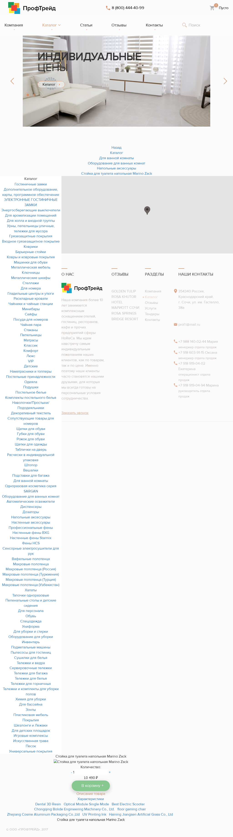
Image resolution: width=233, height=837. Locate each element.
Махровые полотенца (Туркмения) (31, 574)
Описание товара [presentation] (90, 793)
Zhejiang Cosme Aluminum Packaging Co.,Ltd (43, 814)
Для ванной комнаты (30, 481)
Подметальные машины (30, 647)
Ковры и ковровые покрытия (31, 257)
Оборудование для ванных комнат (30, 496)
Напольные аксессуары (30, 517)
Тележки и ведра (31, 663)
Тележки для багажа (31, 673)
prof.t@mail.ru (189, 324)
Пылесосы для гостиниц (31, 652)
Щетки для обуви (30, 429)
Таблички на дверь (30, 449)
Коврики (31, 246)
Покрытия (31, 720)
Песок (31, 746)
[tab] (91, 793)
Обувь (30, 616)
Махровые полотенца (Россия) (31, 569)
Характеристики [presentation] (91, 799)
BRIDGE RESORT (124, 319)
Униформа (30, 626)
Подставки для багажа (30, 475)
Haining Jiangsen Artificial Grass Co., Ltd (141, 814)
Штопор (30, 465)
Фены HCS (31, 543)
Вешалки (30, 470)
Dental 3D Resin (48, 804)
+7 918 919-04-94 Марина (198, 391)
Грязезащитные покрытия (30, 236)
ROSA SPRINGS (123, 313)
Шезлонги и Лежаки (31, 725)
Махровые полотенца (31, 564)
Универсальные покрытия (30, 751)
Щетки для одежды (31, 444)
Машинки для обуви (31, 262)
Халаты (31, 590)
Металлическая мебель (30, 267)
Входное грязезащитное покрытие (31, 241)
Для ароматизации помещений (30, 215)
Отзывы (151, 302)
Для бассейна (30, 704)
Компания (153, 291)
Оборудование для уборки (30, 637)
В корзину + (92, 785)
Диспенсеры (30, 506)
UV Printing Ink (94, 814)
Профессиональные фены (31, 527)
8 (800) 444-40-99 (128, 8)
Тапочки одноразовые (30, 595)
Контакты (152, 319)
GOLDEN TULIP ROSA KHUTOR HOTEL (123, 297)
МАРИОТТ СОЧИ (125, 307)
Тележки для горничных (31, 683)
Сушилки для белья (30, 657)
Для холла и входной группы (31, 220)
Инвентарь (31, 642)
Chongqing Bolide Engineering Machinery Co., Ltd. (74, 809)
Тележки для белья (31, 678)
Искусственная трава (30, 741)
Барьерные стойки (30, 252)
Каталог (151, 297)
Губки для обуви (31, 434)
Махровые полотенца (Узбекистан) (30, 585)
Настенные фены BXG (31, 532)
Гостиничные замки (31, 184)
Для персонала (30, 611)
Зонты (31, 709)
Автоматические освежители (31, 501)
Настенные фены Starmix (30, 538)
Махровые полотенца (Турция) (31, 579)
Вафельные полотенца (31, 559)
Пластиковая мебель (30, 715)
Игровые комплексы (31, 735)
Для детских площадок (31, 730)
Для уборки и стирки (30, 631)
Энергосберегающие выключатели (30, 210)
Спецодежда (30, 621)
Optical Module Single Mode (86, 804)
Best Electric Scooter (128, 804)
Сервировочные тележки (31, 668)
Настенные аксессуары (31, 522)
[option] (116, 81)
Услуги (150, 308)
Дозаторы (31, 512)
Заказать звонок (75, 413)
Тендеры (152, 314)
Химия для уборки (30, 699)
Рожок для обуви (31, 439)
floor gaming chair (131, 809)
